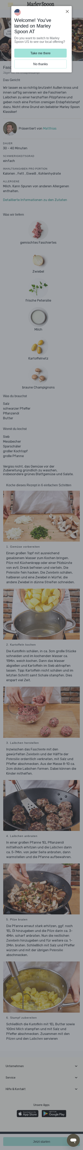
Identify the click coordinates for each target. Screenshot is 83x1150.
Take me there (40, 53)
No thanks (40, 64)
